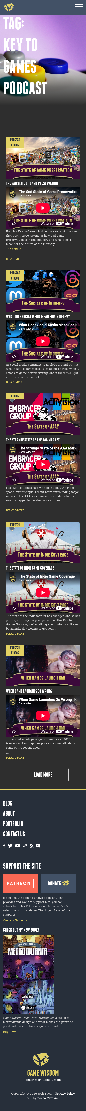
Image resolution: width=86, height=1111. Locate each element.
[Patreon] (20, 882)
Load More (43, 774)
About (9, 813)
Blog (7, 803)
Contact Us (14, 834)
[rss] (31, 846)
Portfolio (13, 823)
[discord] (38, 846)
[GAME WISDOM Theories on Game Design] (43, 1085)
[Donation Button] (58, 882)
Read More (15, 259)
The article (13, 249)
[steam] (25, 846)
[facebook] (4, 846)
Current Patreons (15, 920)
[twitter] (10, 846)
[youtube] (17, 846)
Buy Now (9, 1032)
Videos (15, 145)
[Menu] (79, 7)
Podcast (15, 140)
